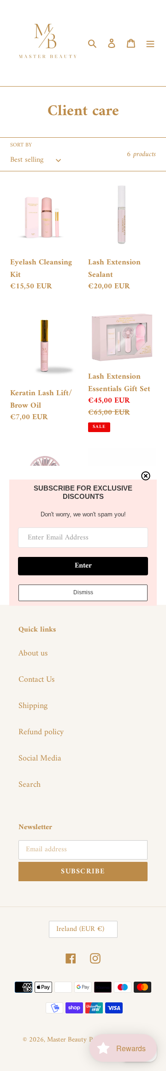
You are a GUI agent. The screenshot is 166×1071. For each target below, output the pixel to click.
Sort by (21, 145)
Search (29, 785)
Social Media (39, 758)
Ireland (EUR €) (80, 929)
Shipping (32, 706)
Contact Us (36, 680)
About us (32, 653)
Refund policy (41, 732)
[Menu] (150, 43)
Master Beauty (67, 1040)
